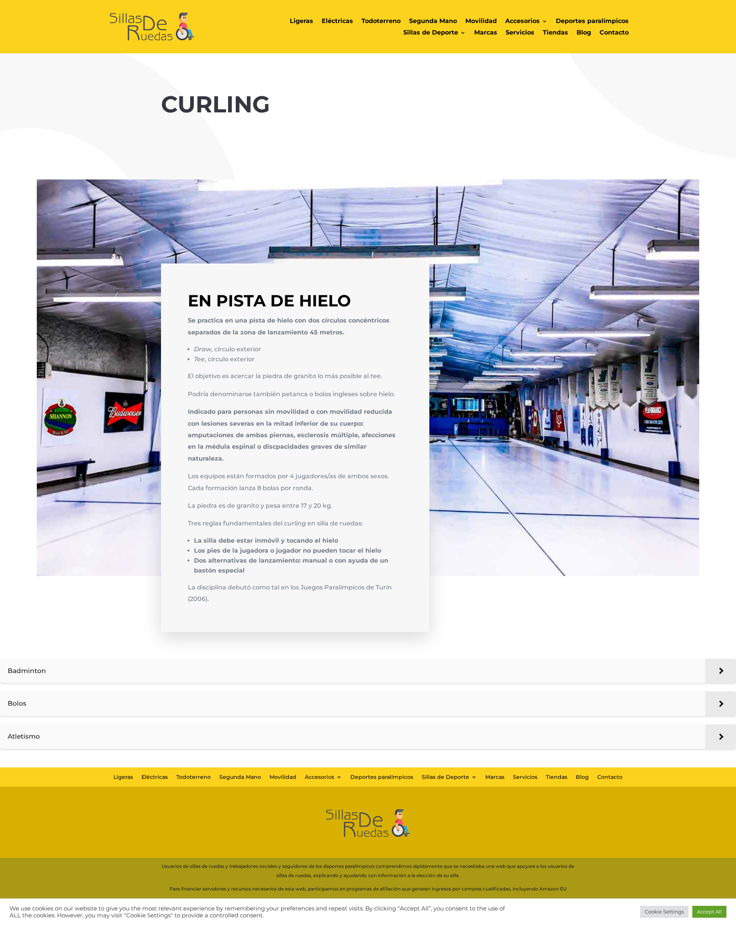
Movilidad (481, 21)
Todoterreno (381, 21)
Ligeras (301, 21)
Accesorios (522, 21)
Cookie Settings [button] (664, 912)
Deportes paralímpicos (592, 21)
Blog (584, 33)
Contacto (614, 33)
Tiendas (555, 33)
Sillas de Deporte (430, 33)
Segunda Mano (433, 21)
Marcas (485, 33)
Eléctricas (337, 21)
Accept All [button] (709, 912)
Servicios (520, 33)
